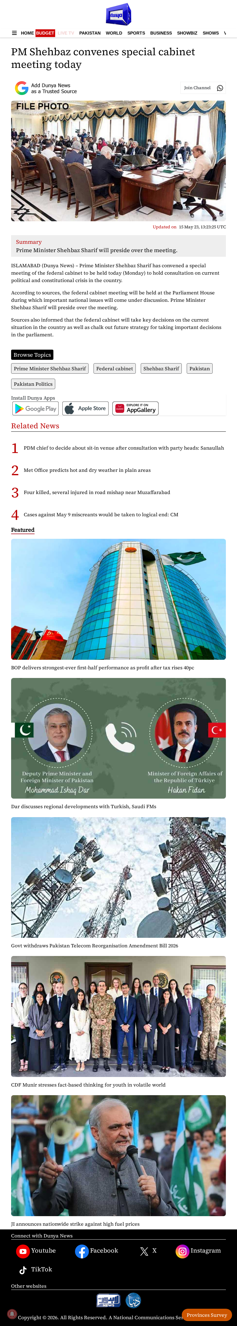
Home (27, 33)
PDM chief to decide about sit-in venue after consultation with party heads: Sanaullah (124, 447)
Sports (136, 33)
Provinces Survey (207, 1314)
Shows (211, 33)
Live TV (66, 33)
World (114, 33)
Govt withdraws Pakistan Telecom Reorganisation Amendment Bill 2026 (94, 945)
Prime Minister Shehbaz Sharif (50, 368)
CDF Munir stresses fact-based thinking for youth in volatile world (88, 1084)
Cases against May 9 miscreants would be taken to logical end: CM (101, 514)
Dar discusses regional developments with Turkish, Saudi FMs (83, 806)
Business (161, 33)
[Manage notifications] (12, 1314)
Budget (45, 33)
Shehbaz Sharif (161, 368)
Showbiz (187, 33)
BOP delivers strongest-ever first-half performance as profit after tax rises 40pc (102, 667)
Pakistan (90, 33)
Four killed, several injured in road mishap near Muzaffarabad (97, 492)
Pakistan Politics (33, 383)
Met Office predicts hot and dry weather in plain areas (87, 470)
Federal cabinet (114, 368)
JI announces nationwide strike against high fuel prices (75, 1223)
